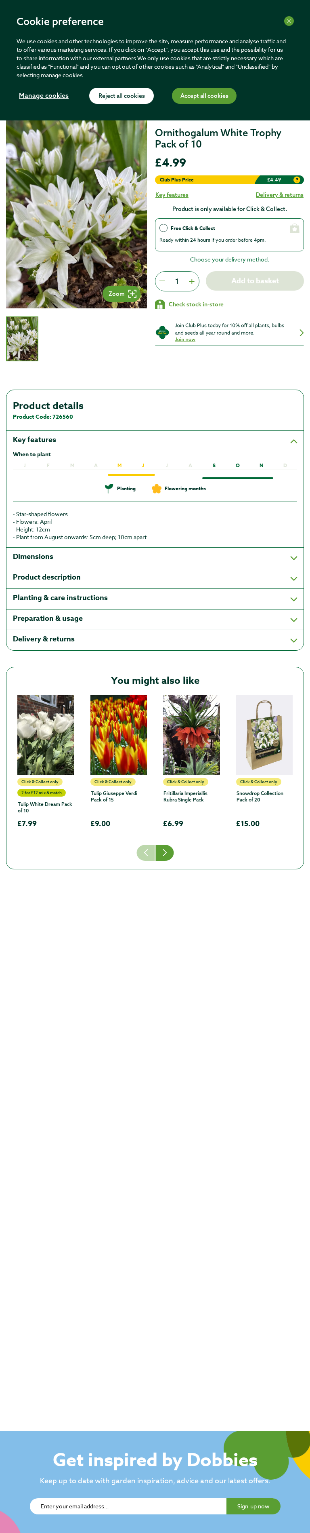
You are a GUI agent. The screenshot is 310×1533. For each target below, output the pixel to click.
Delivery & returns (280, 194)
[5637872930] (45, 735)
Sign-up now (253, 1506)
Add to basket (255, 281)
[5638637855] (264, 735)
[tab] (22, 339)
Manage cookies (44, 96)
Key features (172, 194)
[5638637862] (118, 735)
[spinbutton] (177, 281)
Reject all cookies (121, 96)
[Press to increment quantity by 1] (192, 281)
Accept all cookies (204, 96)
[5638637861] (191, 735)
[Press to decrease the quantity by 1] (162, 281)
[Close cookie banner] (289, 21)
